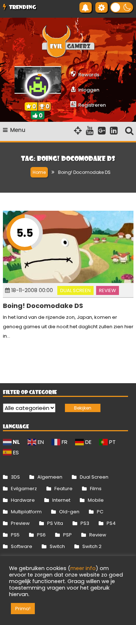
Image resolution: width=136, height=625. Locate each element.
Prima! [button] (22, 608)
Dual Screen (75, 290)
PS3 (85, 523)
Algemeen (49, 477)
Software (21, 546)
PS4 (111, 523)
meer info (83, 568)
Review (107, 290)
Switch (57, 546)
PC (100, 511)
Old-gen (69, 511)
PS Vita (55, 523)
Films (96, 488)
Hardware (23, 500)
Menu (17, 130)
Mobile (96, 500)
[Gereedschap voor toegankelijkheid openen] (101, 7)
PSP (67, 534)
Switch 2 (92, 546)
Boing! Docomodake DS (43, 305)
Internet (61, 500)
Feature (63, 488)
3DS (15, 477)
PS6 (41, 534)
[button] (121, 7)
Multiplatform (26, 511)
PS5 (15, 534)
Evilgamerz (24, 488)
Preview (20, 523)
